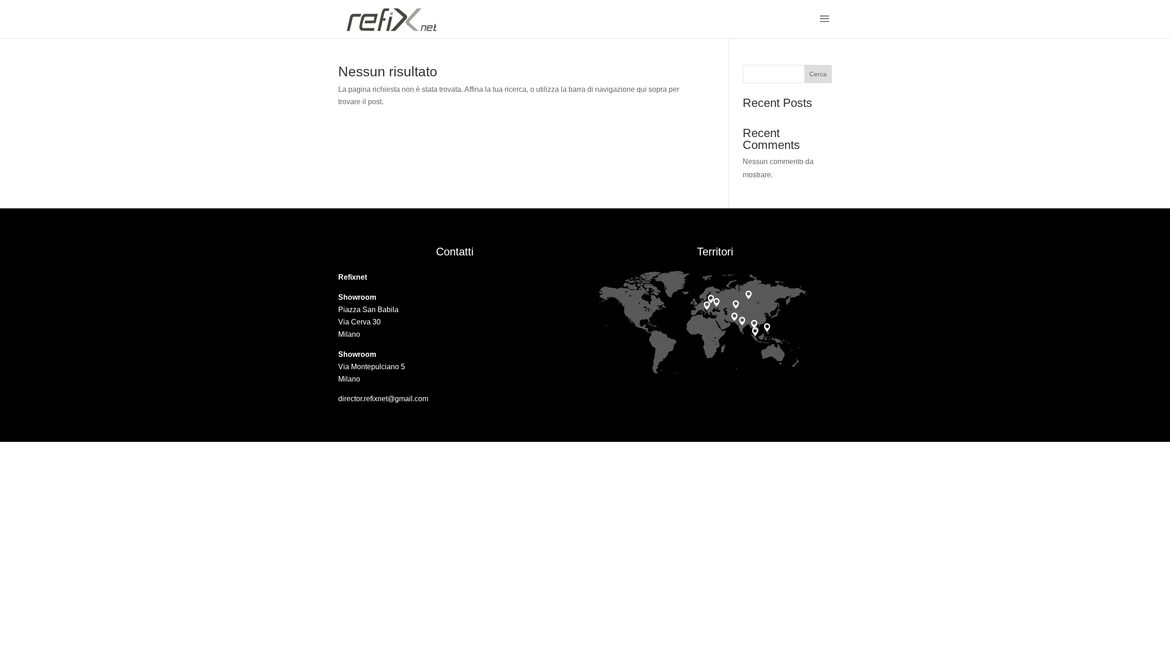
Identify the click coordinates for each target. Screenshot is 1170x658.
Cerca (818, 74)
